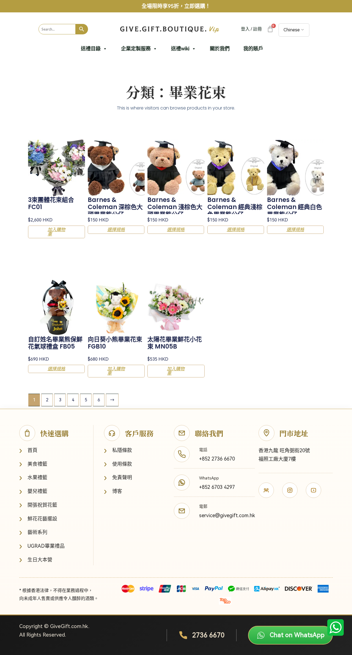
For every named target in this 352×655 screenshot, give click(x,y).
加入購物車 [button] (56, 231)
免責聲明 (118, 477)
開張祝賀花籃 (38, 505)
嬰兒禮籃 (33, 491)
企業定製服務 (136, 48)
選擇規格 (116, 229)
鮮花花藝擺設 (38, 518)
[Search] (82, 29)
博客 (113, 491)
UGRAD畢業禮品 (42, 546)
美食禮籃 (33, 464)
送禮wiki (180, 48)
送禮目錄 (91, 48)
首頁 (28, 450)
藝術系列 (33, 532)
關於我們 (220, 48)
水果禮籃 (33, 477)
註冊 (257, 29)
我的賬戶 (253, 48)
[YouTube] (313, 490)
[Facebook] (266, 490)
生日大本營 (35, 559)
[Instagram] (290, 490)
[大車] (270, 29)
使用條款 (118, 464)
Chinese (292, 29)
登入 (245, 29)
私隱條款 (118, 450)
